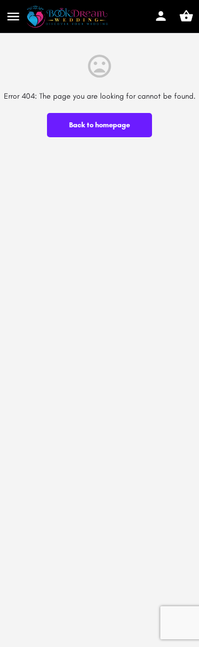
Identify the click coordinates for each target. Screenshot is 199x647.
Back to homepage (99, 125)
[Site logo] (69, 17)
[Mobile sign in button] (161, 16)
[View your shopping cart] (186, 16)
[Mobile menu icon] (13, 17)
